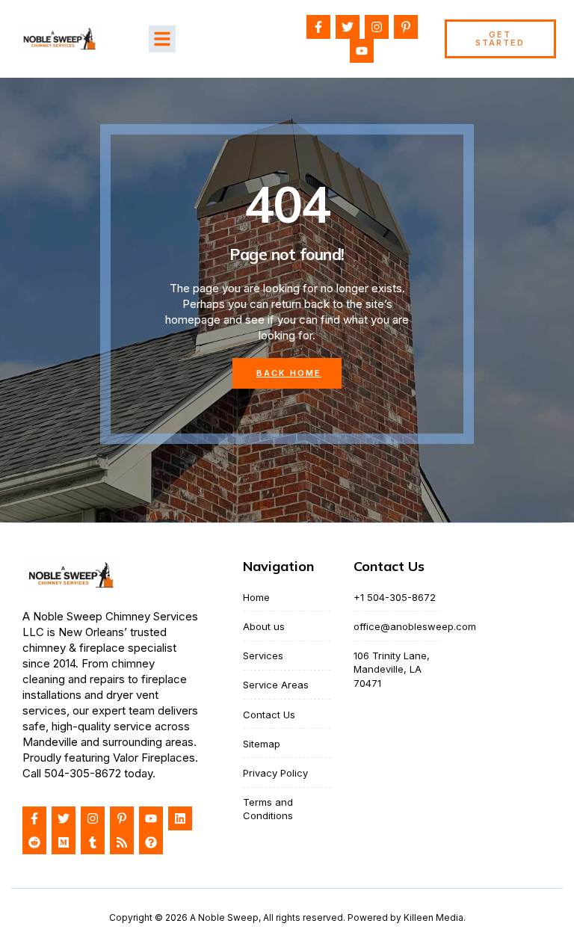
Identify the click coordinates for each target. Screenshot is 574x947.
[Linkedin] (180, 818)
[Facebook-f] (318, 27)
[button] (162, 38)
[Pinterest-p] (406, 27)
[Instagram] (377, 27)
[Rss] (122, 842)
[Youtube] (362, 51)
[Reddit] (34, 842)
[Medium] (63, 842)
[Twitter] (347, 27)
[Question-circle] (151, 842)
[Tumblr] (93, 842)
